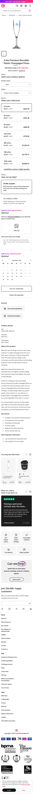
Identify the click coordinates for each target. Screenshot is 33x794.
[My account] (21, 5)
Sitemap (3, 675)
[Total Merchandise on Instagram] (9, 609)
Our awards (4, 626)
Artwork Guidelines (14, 217)
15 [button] (7, 273)
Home (4, 15)
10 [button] (16, 270)
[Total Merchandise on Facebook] (2, 609)
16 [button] (12, 273)
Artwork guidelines (7, 661)
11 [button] (21, 270)
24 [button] (16, 276)
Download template (14, 316)
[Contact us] (17, 5)
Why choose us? (6, 622)
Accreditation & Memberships (6, 630)
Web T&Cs (4, 696)
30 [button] (12, 279)
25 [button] (21, 276)
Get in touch (16, 579)
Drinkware (12, 15)
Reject (23, 790)
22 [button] (7, 276)
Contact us (22, 71)
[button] (16, 11)
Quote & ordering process (9, 657)
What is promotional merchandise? (7, 679)
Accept (9, 790)
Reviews (3, 642)
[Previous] (26, 454)
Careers (3, 645)
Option (3, 89)
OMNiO (3, 635)
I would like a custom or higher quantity (16, 169)
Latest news (4, 671)
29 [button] (7, 279)
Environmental (5, 710)
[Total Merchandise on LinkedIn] (31, 609)
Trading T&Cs (5, 699)
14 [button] (3, 273)
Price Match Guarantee (8, 721)
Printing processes (6, 664)
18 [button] (21, 273)
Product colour (5, 81)
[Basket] (25, 5)
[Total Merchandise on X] (16, 609)
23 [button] (12, 276)
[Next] (30, 454)
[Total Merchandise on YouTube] (24, 609)
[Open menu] (30, 5)
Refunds (3, 706)
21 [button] (3, 276)
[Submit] (30, 603)
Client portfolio (5, 638)
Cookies (3, 717)
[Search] (30, 11)
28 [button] (3, 279)
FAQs (2, 668)
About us (4, 618)
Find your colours (6, 684)
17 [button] (16, 273)
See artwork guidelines (15, 308)
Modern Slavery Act (7, 714)
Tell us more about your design (10, 237)
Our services (5, 688)
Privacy (3, 703)
